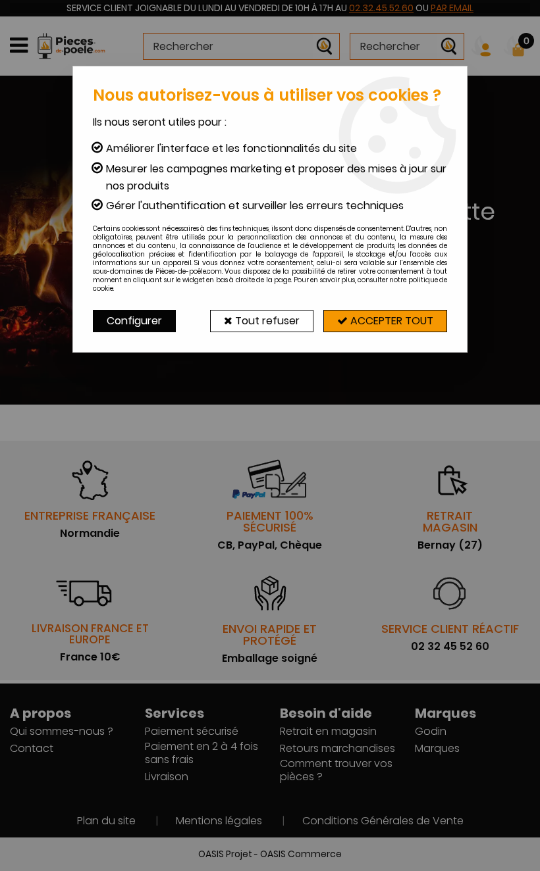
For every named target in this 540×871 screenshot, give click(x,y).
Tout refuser (266, 320)
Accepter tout (390, 320)
